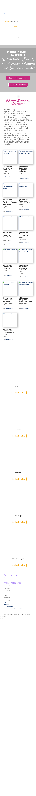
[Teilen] (4, 616)
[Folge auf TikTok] (15, 8)
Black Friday (7, 590)
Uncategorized (7, 597)
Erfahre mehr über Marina (18, 78)
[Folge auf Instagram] (11, 8)
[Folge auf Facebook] (5, 8)
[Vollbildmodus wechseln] (2, 616)
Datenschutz (7, 604)
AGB (5, 602)
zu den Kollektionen (18, 84)
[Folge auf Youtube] (8, 8)
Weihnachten (7, 600)
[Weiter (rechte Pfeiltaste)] (2, 618)
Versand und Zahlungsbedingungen (13, 608)
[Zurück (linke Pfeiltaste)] (0, 618)
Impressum (6, 610)
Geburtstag (6, 593)
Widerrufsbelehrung (9, 606)
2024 (5, 578)
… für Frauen (7, 585)
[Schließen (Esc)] (5, 616)
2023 (5, 580)
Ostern (5, 595)
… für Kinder (7, 588)
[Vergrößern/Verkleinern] (0, 616)
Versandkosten (9, 176)
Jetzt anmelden (11, 26)
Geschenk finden (18, 393)
